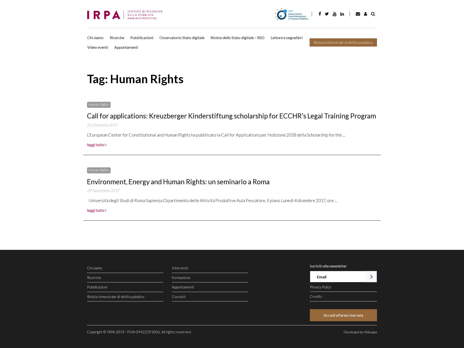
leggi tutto (96, 144)
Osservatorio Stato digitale (182, 37)
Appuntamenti (126, 47)
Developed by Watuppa (360, 332)
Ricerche (117, 37)
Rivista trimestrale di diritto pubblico (343, 42)
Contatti (179, 296)
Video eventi (97, 47)
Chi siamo (95, 37)
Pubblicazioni (141, 37)
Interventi (180, 268)
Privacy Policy (320, 287)
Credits (316, 296)
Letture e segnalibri (287, 37)
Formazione (181, 277)
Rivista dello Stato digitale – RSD (237, 37)
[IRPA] (126, 15)
